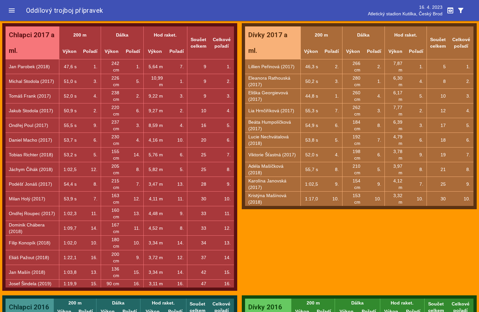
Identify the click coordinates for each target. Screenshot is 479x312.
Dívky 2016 (265, 307)
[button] (12, 10)
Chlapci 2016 (29, 307)
